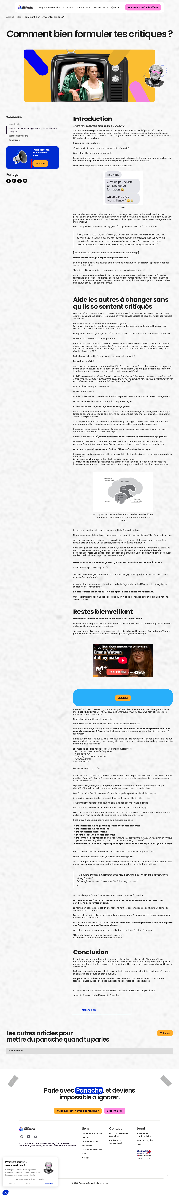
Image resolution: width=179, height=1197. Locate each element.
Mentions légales (145, 1140)
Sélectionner (30, 1184)
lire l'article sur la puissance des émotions (103, 555)
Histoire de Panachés (92, 1149)
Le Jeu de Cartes (90, 1141)
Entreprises (87, 1145)
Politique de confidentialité (144, 1135)
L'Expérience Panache (49, 7)
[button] (5, 1192)
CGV (139, 1144)
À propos (86, 1158)
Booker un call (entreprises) (116, 1141)
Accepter (49, 1184)
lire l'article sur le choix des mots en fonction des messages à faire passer (121, 732)
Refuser (12, 1184)
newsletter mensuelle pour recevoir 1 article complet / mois (124, 990)
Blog (84, 1153)
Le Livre (85, 1137)
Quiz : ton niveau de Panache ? (118, 1135)
